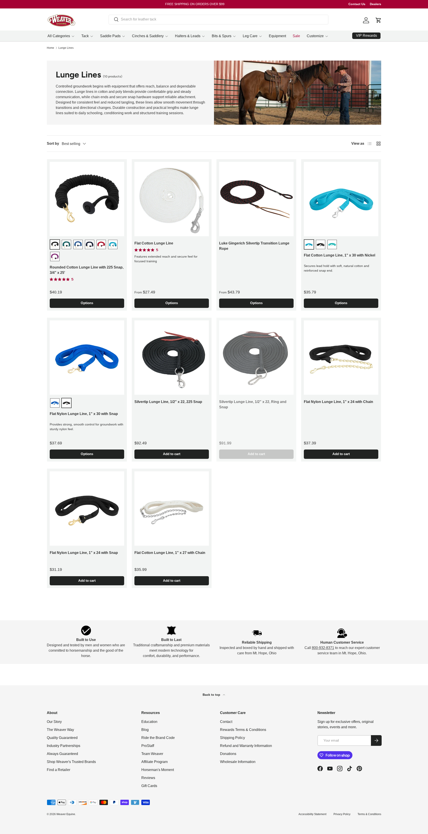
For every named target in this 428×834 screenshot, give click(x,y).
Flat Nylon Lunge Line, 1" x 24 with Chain (338, 402)
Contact (226, 722)
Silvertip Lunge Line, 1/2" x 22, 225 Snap (168, 402)
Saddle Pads (110, 36)
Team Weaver (152, 754)
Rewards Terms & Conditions (243, 730)
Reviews (148, 778)
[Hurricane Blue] (112, 244)
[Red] (101, 244)
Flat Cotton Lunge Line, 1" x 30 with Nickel (339, 255)
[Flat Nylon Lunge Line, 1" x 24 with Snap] (87, 508)
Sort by (53, 143)
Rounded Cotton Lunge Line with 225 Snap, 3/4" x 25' (86, 270)
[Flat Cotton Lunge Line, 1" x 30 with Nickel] (341, 199)
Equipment (277, 36)
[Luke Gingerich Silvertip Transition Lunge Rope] (256, 199)
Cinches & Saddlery (148, 36)
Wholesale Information (237, 762)
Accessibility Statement (312, 814)
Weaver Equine (65, 814)
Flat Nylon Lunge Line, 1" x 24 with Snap (84, 553)
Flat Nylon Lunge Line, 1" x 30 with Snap (84, 414)
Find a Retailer (58, 770)
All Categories (58, 36)
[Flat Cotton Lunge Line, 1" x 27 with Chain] (171, 508)
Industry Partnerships (63, 746)
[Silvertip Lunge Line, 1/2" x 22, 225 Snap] (171, 357)
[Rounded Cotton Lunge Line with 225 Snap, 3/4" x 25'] (87, 199)
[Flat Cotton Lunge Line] (171, 199)
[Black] (55, 244)
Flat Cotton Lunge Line (153, 243)
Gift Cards (149, 786)
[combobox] (218, 19)
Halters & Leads (187, 36)
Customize (315, 36)
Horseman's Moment (157, 770)
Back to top (212, 694)
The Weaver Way (60, 730)
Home (50, 48)
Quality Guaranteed (62, 738)
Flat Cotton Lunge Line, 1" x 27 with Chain (169, 553)
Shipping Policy (232, 738)
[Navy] (89, 244)
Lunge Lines (66, 48)
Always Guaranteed (62, 754)
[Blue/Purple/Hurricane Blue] (78, 244)
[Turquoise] (332, 244)
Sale (296, 36)
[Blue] (55, 403)
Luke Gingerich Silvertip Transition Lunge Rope (254, 245)
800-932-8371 (323, 648)
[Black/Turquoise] (66, 244)
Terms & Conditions (369, 814)
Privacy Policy (341, 814)
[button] (378, 20)
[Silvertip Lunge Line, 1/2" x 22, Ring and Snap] (256, 357)
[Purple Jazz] (55, 256)
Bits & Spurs (221, 36)
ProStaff (147, 746)
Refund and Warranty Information (246, 746)
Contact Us (356, 4)
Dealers (375, 4)
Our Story (54, 722)
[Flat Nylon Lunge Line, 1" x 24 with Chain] (341, 357)
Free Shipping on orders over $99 (194, 4)
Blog (145, 730)
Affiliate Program (154, 762)
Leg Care (250, 36)
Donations (228, 754)
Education (149, 722)
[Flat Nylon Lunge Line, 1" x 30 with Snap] (87, 357)
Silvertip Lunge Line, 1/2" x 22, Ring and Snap (252, 404)
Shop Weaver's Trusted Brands (71, 762)
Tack (85, 36)
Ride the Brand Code (158, 738)
